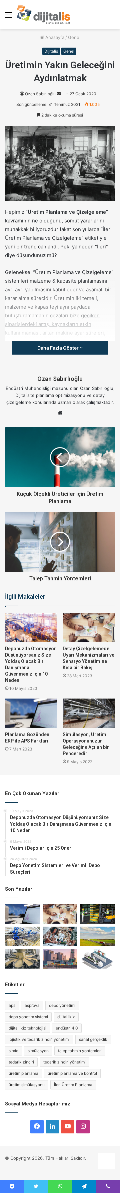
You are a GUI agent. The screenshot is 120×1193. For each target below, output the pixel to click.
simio (13, 1050)
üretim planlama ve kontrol (72, 1073)
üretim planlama (23, 1073)
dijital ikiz (66, 1016)
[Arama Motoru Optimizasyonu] (106, 1167)
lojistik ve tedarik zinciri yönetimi (39, 1039)
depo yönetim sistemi (28, 1016)
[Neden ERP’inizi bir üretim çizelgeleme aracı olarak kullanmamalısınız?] (97, 959)
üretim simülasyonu (27, 1084)
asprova (32, 1005)
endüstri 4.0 (67, 1028)
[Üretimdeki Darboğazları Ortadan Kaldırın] (22, 936)
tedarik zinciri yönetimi (64, 1061)
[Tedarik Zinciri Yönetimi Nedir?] (97, 914)
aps (12, 1005)
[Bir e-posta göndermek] (59, 93)
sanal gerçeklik (93, 1039)
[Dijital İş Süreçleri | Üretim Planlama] (43, 14)
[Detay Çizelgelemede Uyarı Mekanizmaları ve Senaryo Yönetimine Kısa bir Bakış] (89, 627)
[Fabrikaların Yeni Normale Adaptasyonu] (60, 959)
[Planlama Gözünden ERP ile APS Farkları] (31, 713)
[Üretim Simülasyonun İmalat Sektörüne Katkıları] (22, 959)
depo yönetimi (62, 1005)
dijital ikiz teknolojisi (27, 1028)
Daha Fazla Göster (58, 348)
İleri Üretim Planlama (73, 1084)
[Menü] (8, 17)
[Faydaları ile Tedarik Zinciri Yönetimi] (97, 936)
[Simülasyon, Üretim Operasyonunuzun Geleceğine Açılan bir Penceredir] (89, 713)
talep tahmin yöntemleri (80, 1050)
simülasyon (38, 1050)
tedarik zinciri (21, 1061)
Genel (74, 37)
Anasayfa (54, 37)
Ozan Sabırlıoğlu (40, 93)
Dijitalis (51, 51)
